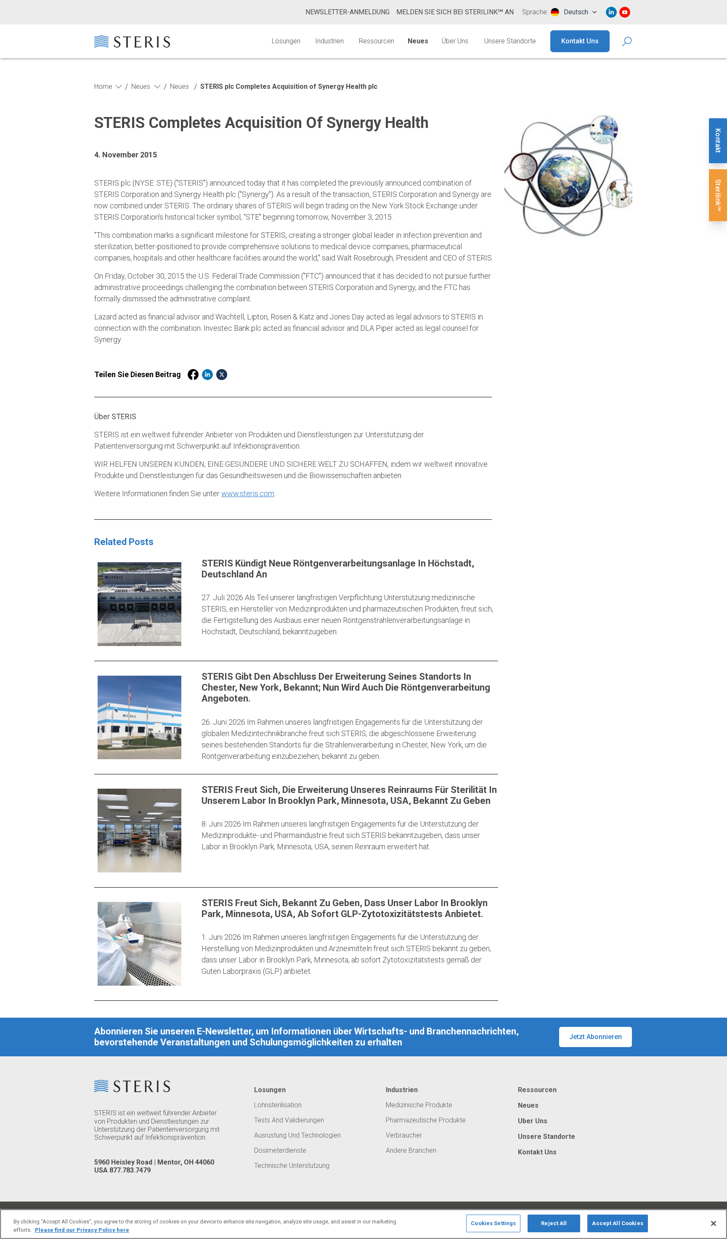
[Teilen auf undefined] (193, 374)
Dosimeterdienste (280, 1150)
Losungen (270, 1090)
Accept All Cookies (617, 1223)
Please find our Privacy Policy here (82, 1230)
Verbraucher (404, 1135)
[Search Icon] (627, 41)
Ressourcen (376, 41)
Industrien (329, 41)
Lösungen (286, 41)
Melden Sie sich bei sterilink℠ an (455, 12)
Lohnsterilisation (278, 1105)
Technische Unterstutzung (291, 1165)
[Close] (713, 1223)
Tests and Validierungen (289, 1120)
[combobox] (574, 12)
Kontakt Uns (580, 41)
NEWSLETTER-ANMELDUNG (347, 12)
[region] (363, 1224)
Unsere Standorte (510, 41)
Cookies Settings (493, 1223)
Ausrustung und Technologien (297, 1135)
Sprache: (535, 12)
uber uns (532, 1121)
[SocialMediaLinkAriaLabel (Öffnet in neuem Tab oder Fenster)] (611, 12)
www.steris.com (247, 493)
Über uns (455, 41)
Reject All (554, 1223)
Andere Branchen (411, 1150)
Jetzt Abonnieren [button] (595, 1037)
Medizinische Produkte (419, 1105)
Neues (418, 41)
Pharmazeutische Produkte (426, 1120)
